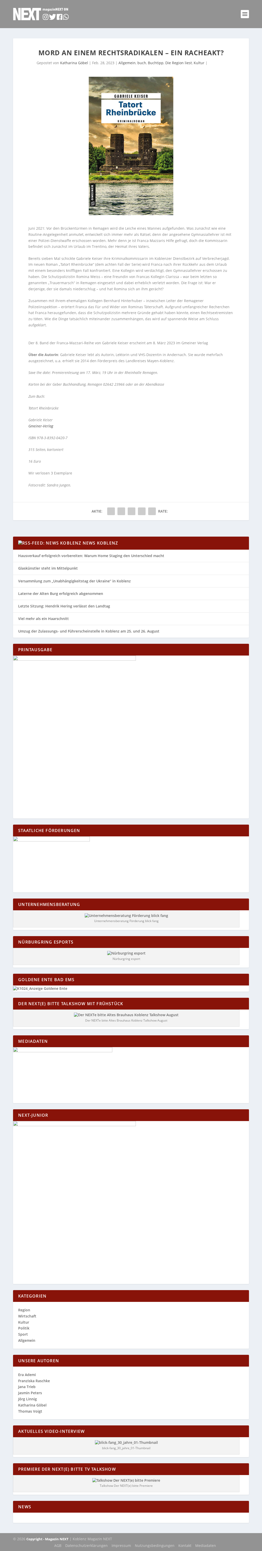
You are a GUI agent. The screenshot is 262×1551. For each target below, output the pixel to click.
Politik (23, 1328)
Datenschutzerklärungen (86, 1545)
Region (24, 1310)
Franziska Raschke (34, 1380)
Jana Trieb (27, 1386)
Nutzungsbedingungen (154, 1545)
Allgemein (127, 62)
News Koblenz (100, 543)
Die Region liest (178, 62)
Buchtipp (155, 62)
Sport (23, 1334)
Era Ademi (27, 1374)
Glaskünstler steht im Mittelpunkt (48, 568)
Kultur (199, 62)
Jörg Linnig (27, 1399)
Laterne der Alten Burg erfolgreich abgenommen (60, 593)
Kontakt (184, 1545)
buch (141, 62)
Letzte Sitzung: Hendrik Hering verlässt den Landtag (64, 606)
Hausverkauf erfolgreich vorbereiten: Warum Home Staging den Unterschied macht (91, 555)
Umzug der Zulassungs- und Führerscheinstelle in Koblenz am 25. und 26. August (88, 631)
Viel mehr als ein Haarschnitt (43, 618)
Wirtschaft (27, 1316)
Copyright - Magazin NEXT (47, 1539)
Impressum (121, 1545)
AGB (57, 1545)
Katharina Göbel (74, 62)
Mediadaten (205, 1545)
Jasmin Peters (30, 1392)
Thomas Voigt (30, 1411)
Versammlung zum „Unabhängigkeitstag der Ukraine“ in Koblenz (74, 581)
